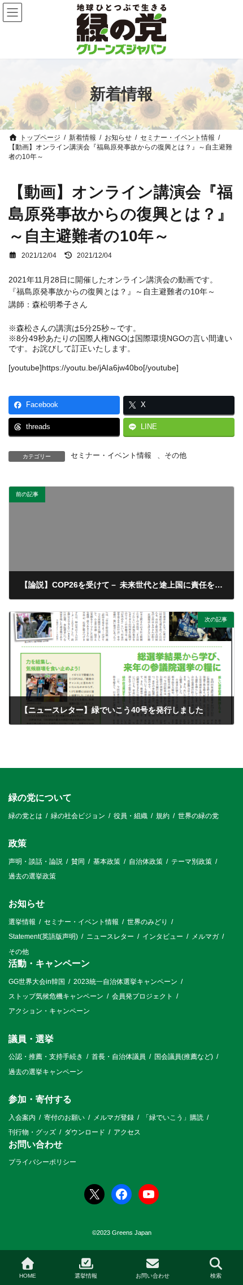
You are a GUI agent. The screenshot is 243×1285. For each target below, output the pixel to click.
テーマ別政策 (191, 862)
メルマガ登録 (113, 1117)
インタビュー (162, 936)
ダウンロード (84, 1132)
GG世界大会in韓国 (36, 982)
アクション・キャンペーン (49, 1011)
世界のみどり (147, 922)
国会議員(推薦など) (183, 1057)
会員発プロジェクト (142, 996)
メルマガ (205, 936)
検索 (216, 1276)
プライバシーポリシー (42, 1162)
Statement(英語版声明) (43, 936)
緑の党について (40, 797)
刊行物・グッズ (32, 1132)
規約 (163, 816)
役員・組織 (130, 816)
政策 (17, 843)
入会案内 (22, 1117)
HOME (27, 1276)
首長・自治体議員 (119, 1057)
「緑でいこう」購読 (172, 1117)
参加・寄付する (40, 1099)
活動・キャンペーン (49, 963)
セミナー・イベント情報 (111, 456)
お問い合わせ (35, 1144)
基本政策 (106, 862)
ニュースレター (110, 936)
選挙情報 (22, 922)
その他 (175, 456)
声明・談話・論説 (35, 862)
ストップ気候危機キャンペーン (55, 996)
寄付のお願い (64, 1117)
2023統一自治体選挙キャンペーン (125, 982)
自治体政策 (146, 862)
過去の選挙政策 (32, 876)
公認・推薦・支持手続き (45, 1057)
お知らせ (26, 904)
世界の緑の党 (198, 816)
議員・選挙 (31, 1039)
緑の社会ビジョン (78, 816)
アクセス (127, 1132)
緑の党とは (25, 816)
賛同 (78, 862)
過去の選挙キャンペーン (45, 1072)
